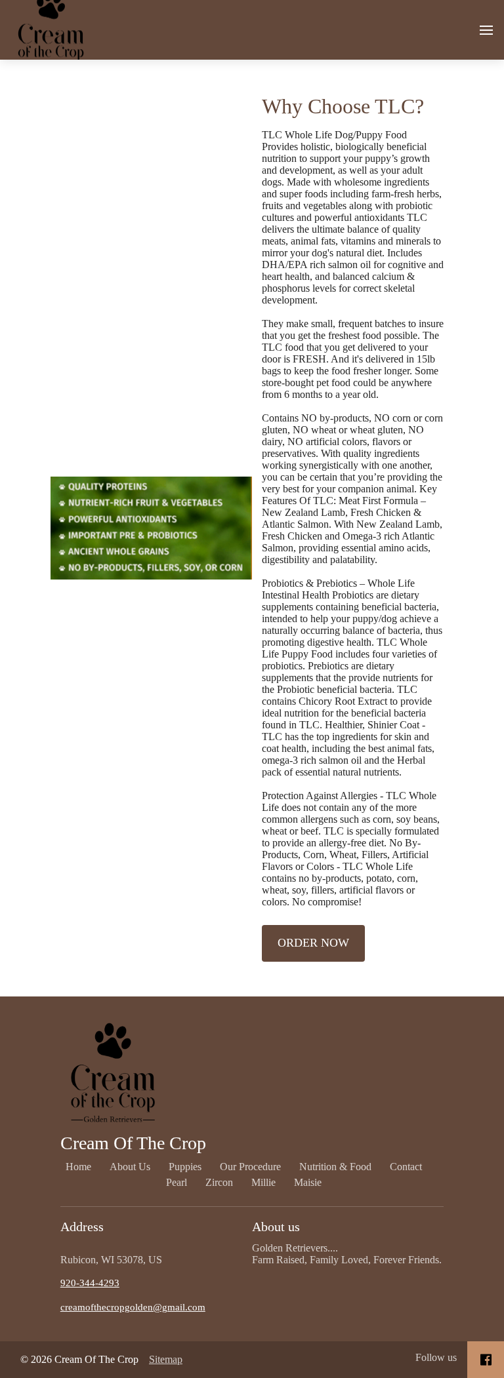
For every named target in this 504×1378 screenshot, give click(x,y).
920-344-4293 (89, 1283)
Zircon (219, 1182)
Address (82, 1226)
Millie (263, 1182)
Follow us (436, 1357)
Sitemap (165, 1359)
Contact (406, 1166)
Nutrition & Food (335, 1166)
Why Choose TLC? (343, 106)
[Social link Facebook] (486, 1359)
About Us (130, 1166)
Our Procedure (250, 1166)
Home (78, 1166)
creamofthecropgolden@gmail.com (132, 1307)
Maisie (308, 1182)
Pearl (176, 1182)
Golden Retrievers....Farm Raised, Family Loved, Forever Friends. (347, 1253)
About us (276, 1226)
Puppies (185, 1166)
